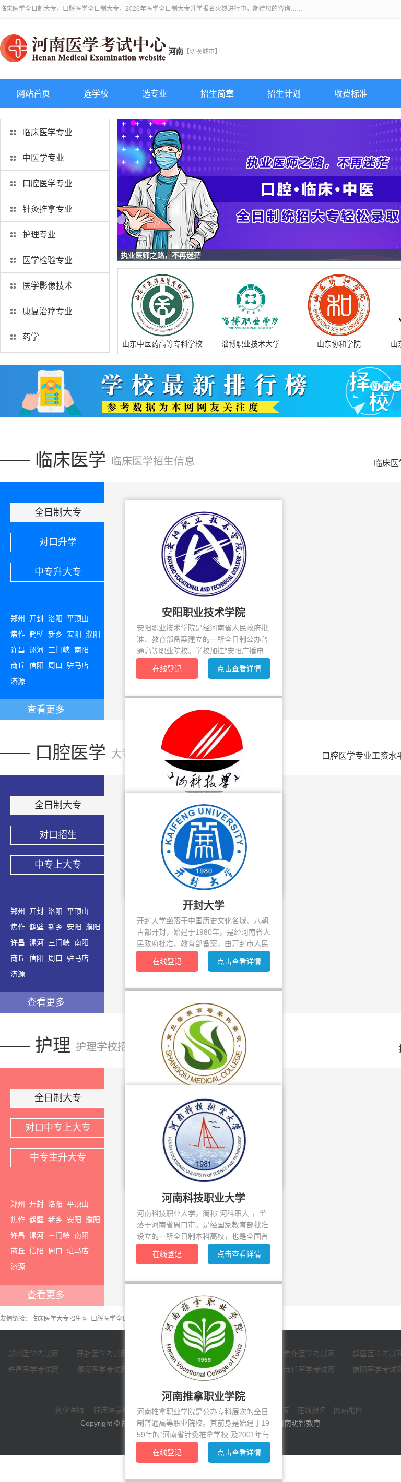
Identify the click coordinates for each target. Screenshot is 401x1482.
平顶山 (78, 618)
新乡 (55, 634)
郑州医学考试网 (33, 1353)
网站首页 (33, 93)
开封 (36, 618)
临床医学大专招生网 (59, 1318)
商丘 (17, 665)
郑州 (17, 618)
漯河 (36, 650)
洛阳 (55, 618)
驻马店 (78, 665)
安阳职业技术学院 (203, 612)
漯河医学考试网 (102, 1369)
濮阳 (93, 634)
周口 (55, 665)
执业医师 (69, 1410)
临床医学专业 (47, 132)
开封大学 (204, 905)
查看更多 (46, 709)
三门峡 (59, 650)
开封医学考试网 (102, 1353)
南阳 (81, 650)
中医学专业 (43, 157)
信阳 (36, 665)
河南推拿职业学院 (203, 1396)
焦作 (17, 634)
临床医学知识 (115, 1410)
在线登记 (167, 668)
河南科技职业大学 (203, 1198)
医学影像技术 (47, 285)
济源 (17, 681)
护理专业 (39, 234)
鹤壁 (36, 634)
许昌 (17, 650)
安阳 (74, 634)
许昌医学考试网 (33, 1369)
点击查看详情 (239, 668)
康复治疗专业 (47, 311)
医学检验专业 (47, 260)
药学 (30, 336)
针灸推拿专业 (47, 209)
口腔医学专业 (47, 183)
